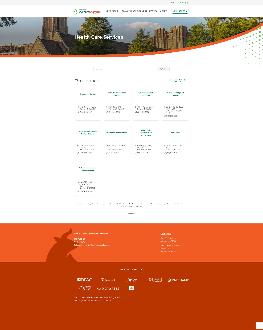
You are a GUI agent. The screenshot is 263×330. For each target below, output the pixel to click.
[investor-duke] (131, 280)
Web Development (98, 301)
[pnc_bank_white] (178, 280)
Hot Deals (120, 204)
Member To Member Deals (135, 204)
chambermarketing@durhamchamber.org (92, 245)
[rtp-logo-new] (84, 288)
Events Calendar (110, 204)
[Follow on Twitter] (182, 2)
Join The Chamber (136, 206)
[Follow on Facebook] (185, 2)
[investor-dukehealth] (108, 280)
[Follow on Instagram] (187, 2)
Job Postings (161, 204)
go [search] (163, 69)
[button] (76, 80)
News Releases (97, 204)
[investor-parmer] (155, 280)
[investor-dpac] (85, 280)
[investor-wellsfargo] (131, 288)
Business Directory (84, 204)
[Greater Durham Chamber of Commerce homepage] (87, 12)
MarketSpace (150, 204)
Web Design (78, 301)
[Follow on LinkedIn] (179, 2)
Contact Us (171, 204)
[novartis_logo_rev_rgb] (108, 288)
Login (172, 2)
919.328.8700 (81, 242)
